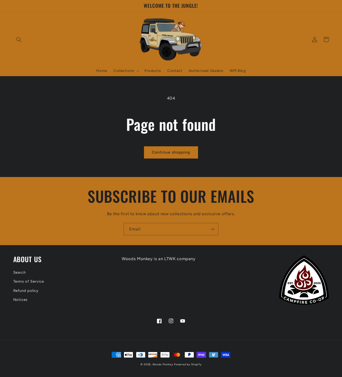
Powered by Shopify (188, 364)
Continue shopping (171, 152)
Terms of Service (28, 281)
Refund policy (26, 290)
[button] (19, 39)
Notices (20, 299)
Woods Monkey (162, 364)
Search (19, 272)
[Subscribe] (212, 229)
